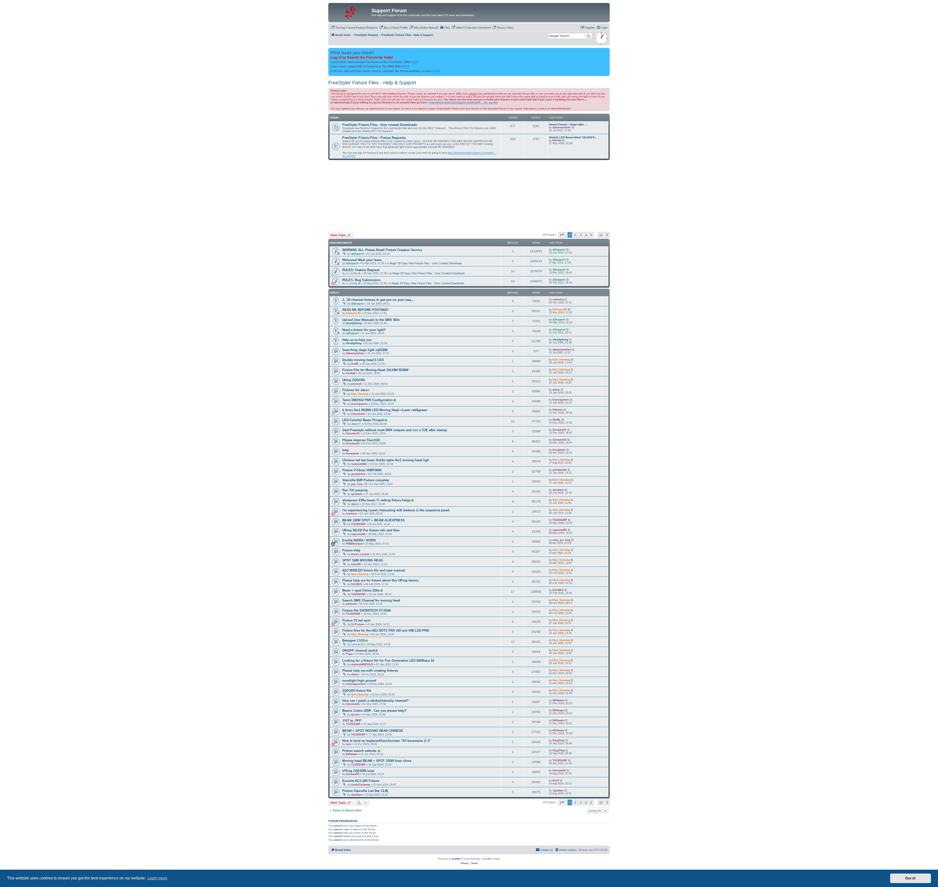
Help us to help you (357, 340)
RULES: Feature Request (360, 270)
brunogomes (359, 403)
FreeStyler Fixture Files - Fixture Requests (374, 138)
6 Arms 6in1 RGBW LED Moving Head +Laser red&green (384, 410)
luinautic (351, 513)
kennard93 (352, 774)
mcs (348, 744)
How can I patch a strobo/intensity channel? (375, 700)
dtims (354, 674)
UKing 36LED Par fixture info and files (371, 530)
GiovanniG (358, 413)
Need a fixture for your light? (364, 330)
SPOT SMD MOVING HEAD (362, 560)
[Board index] (351, 12)
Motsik (557, 140)
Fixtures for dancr (355, 390)
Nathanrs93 (353, 313)
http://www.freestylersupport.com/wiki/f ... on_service (463, 102)
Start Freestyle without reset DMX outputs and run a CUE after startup (394, 430)
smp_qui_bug (561, 539)
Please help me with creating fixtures (370, 670)
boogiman (352, 453)
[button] (561, 235)
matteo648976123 (362, 664)
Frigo (349, 653)
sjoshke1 (356, 494)
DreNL (355, 363)
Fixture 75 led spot (356, 620)
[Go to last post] (567, 249)
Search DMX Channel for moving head (371, 600)
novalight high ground (359, 680)
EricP (556, 780)
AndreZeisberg (360, 784)
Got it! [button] (910, 878)
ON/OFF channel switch (360, 650)
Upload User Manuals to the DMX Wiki (371, 320)
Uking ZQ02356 (353, 380)
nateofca (558, 299)
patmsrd (351, 603)
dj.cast (355, 714)
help (345, 450)
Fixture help (351, 550)
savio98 (356, 564)
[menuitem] (354, 28)
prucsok (356, 383)
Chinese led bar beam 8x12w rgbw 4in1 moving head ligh (385, 460)
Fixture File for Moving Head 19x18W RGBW (375, 370)
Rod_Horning (561, 359)
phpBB (456, 858)
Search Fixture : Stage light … (568, 124)
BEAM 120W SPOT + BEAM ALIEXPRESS (373, 520)
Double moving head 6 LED (363, 360)
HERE (415, 62)
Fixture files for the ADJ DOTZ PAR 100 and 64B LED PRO (385, 630)
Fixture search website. (359, 751)
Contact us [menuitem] (546, 849)
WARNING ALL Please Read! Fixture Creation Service (382, 250)
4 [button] (586, 235)
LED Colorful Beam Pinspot (363, 420)
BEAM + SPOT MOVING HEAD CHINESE (372, 731)
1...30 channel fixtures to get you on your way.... (378, 300)
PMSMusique (354, 543)
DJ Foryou (357, 624)
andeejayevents (356, 683)
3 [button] (580, 235)
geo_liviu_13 (359, 483)
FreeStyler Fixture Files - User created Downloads (379, 125)
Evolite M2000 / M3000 (359, 540)
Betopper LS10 (353, 640)
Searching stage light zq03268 (365, 350)
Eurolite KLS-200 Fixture (360, 781)
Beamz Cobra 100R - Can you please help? (374, 710)
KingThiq (559, 740)
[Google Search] (588, 36)
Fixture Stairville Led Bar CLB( (365, 791)
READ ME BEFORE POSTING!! (365, 310)
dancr (556, 389)
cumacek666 (359, 463)
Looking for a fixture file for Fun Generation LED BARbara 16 (388, 660)
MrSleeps (558, 700)
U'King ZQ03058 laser (358, 771)
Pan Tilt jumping (355, 490)
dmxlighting (354, 323)
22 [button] (601, 235)
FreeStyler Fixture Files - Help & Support (372, 82)
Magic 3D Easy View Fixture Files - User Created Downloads (426, 263)
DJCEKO (356, 584)
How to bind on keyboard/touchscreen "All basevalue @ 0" (386, 741)
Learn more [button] (157, 878)
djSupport (357, 253)
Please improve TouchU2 (361, 440)
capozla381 (358, 534)
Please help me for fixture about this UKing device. (380, 580)
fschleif (350, 373)
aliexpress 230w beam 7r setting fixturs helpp (376, 500)
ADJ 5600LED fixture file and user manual (373, 570)
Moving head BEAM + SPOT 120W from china (376, 761)
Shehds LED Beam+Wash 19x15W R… (573, 137)
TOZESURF (358, 524)
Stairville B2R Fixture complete (365, 480)
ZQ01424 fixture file (356, 690)
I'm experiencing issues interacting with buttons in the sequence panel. (396, 510)
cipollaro (356, 794)
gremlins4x (358, 473)
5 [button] (591, 235)
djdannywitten (562, 127)
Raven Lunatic (360, 554)
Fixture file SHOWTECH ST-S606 (366, 610)
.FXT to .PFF (351, 721)
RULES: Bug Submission (361, 280)
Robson (558, 409)
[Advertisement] (469, 195)
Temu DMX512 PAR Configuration (367, 400)
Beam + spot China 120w (361, 590)
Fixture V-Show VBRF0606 (362, 470)
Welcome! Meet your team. (362, 260)
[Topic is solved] (394, 400)
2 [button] (575, 235)
